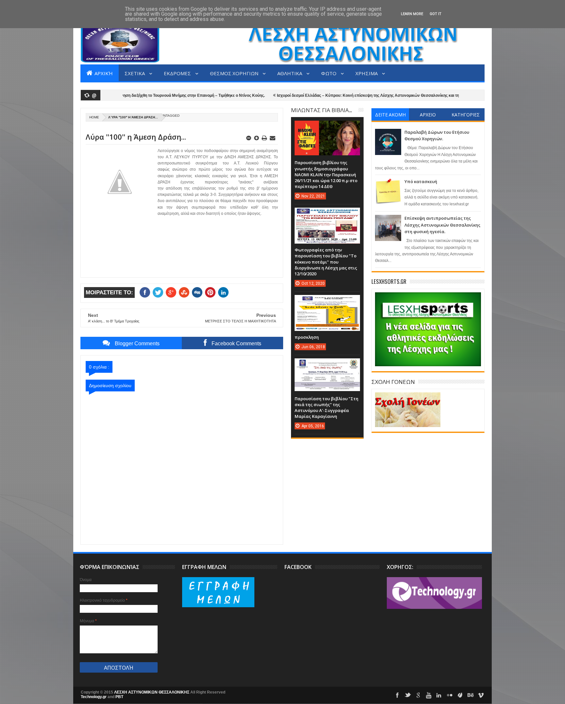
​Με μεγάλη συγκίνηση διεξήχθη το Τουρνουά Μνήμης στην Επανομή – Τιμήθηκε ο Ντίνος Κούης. (159, 95)
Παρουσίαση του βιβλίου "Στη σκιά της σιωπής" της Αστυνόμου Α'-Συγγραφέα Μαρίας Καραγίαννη (326, 408)
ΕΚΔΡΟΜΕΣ (178, 73)
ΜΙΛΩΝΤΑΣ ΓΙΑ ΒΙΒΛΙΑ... (321, 110)
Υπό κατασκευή (420, 181)
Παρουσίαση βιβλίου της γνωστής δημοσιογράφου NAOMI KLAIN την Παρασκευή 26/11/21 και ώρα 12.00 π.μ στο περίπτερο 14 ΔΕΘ (326, 174)
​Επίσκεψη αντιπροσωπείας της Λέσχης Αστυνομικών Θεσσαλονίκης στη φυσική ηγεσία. (442, 224)
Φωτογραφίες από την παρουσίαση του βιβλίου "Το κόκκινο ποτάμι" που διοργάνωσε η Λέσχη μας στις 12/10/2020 (326, 262)
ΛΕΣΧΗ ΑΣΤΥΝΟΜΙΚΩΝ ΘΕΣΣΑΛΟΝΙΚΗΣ (152, 692)
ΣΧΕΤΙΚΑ (135, 73)
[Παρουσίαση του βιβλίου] (327, 364)
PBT (119, 697)
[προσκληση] (327, 301)
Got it (435, 14)
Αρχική (103, 73)
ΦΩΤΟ (329, 73)
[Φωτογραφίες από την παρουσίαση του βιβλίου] (327, 214)
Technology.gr (94, 697)
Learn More (412, 14)
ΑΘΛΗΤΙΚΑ (290, 73)
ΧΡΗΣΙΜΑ (367, 73)
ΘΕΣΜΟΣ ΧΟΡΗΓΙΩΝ (234, 73)
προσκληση (307, 337)
